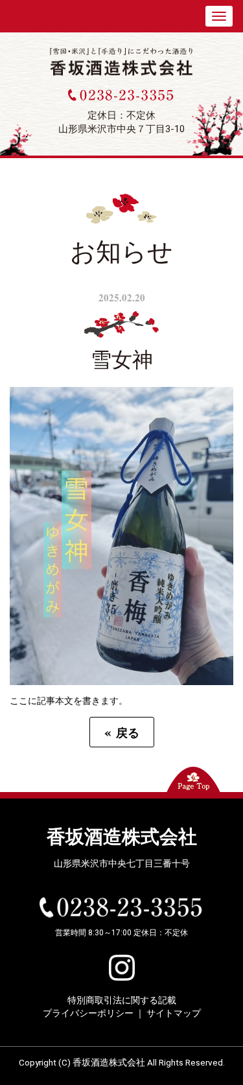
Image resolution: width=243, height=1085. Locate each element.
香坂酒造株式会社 (122, 837)
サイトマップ (173, 1013)
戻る (121, 731)
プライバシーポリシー (88, 1013)
